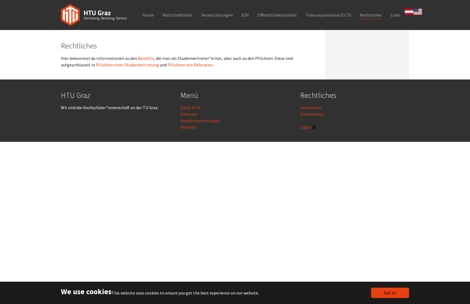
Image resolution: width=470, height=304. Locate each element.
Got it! (390, 293)
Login (305, 127)
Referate (189, 114)
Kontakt (188, 127)
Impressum (310, 107)
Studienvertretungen (200, 120)
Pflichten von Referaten (190, 64)
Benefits (146, 58)
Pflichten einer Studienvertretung (127, 64)
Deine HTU (190, 107)
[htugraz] (94, 15)
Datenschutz (312, 114)
